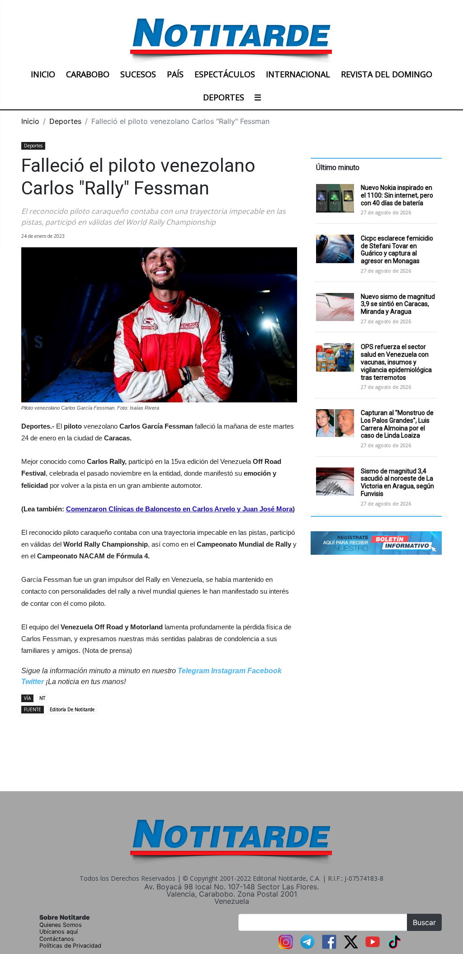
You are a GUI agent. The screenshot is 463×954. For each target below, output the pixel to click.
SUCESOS (138, 74)
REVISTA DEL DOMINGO (386, 74)
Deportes (65, 121)
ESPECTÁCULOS (224, 74)
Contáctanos (56, 938)
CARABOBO (87, 74)
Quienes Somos (60, 924)
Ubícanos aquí (58, 931)
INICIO (43, 74)
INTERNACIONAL (298, 74)
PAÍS (175, 74)
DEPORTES (223, 97)
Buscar (424, 922)
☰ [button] (257, 97)
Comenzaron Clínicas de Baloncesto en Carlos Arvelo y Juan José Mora (179, 509)
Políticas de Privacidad (70, 945)
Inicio (30, 121)
